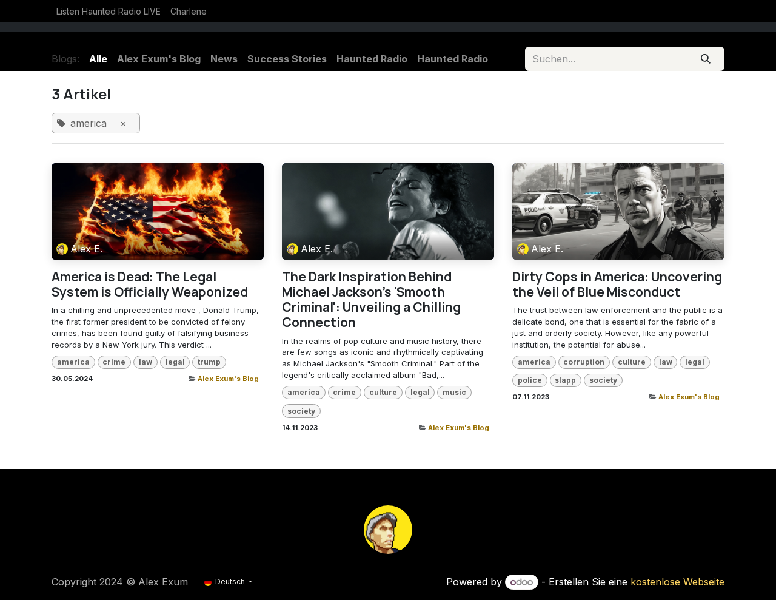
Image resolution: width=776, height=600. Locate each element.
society (301, 411)
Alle (98, 59)
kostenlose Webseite (677, 582)
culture (383, 392)
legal (175, 361)
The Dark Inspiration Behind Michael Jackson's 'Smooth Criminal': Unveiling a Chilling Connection (371, 300)
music (454, 392)
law (145, 361)
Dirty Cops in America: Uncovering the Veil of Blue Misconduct (617, 284)
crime (113, 361)
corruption (583, 361)
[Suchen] (705, 59)
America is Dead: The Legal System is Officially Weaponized (150, 284)
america (73, 361)
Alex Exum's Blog (228, 378)
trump (209, 361)
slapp (565, 380)
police (530, 380)
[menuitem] (109, 11)
